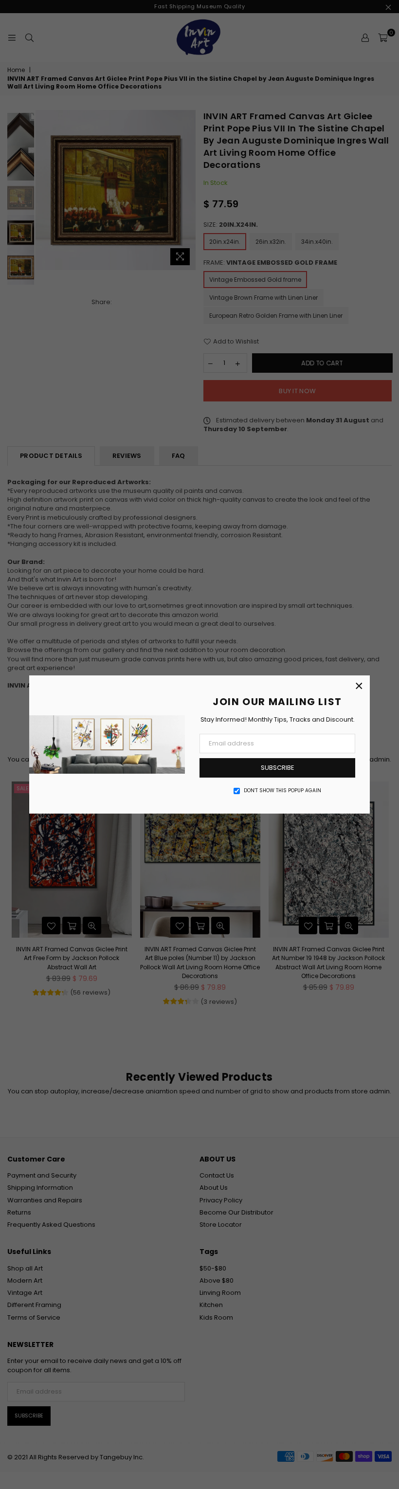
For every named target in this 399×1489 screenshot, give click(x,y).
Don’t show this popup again (282, 790)
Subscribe (277, 767)
